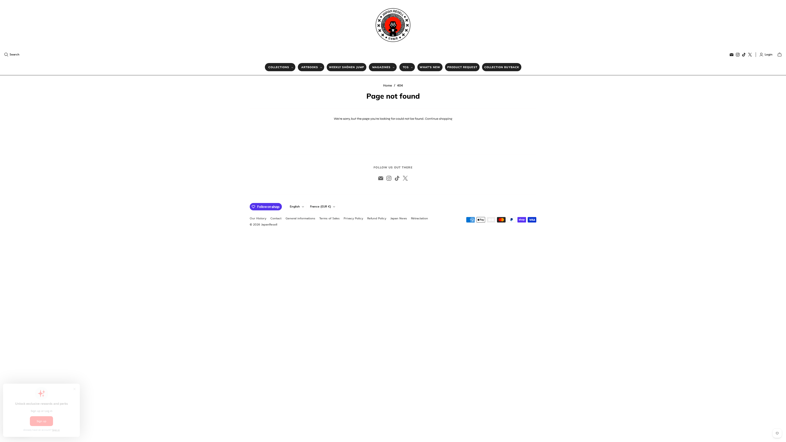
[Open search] (6, 55)
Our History (258, 218)
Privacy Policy (353, 218)
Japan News (398, 218)
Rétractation (419, 218)
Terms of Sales (329, 218)
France (320, 206)
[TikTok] (744, 54)
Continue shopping (438, 119)
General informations (300, 218)
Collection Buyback (501, 67)
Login (768, 55)
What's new (430, 67)
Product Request (462, 67)
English (295, 206)
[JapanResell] (393, 25)
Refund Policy (376, 218)
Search (14, 55)
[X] (750, 54)
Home (387, 85)
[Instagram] (738, 54)
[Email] (731, 54)
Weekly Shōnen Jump (346, 67)
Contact (275, 218)
